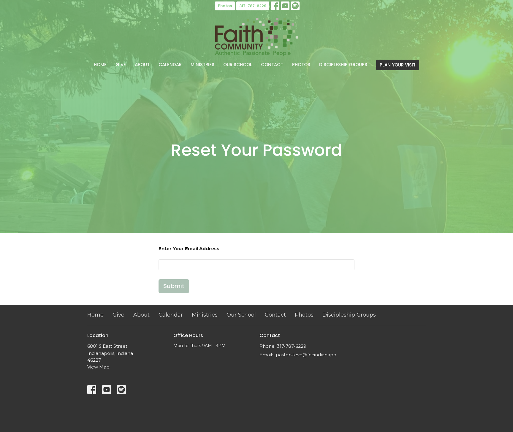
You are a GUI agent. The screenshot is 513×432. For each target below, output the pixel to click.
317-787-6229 (252, 6)
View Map (98, 367)
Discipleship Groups (343, 64)
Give (120, 64)
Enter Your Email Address (189, 248)
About (142, 64)
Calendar (170, 64)
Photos (225, 6)
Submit (173, 286)
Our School (237, 64)
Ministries (202, 64)
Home (100, 64)
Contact (272, 64)
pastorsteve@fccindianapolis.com (308, 355)
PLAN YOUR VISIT (398, 65)
